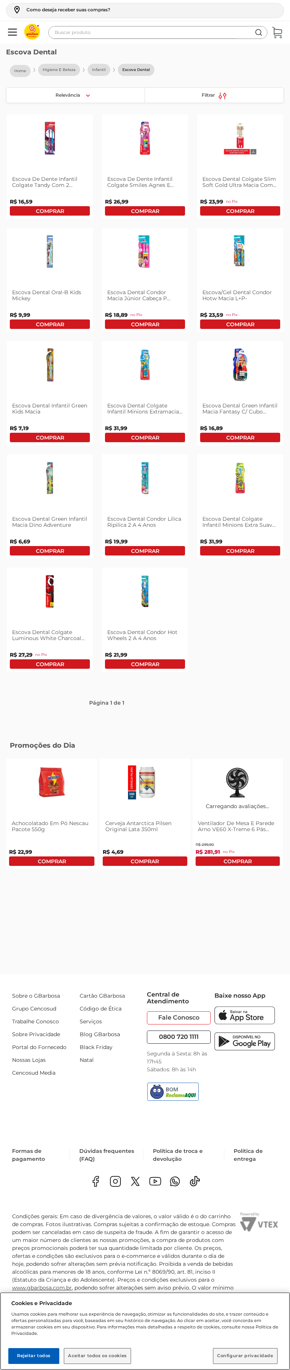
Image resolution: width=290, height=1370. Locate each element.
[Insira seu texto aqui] (175, 1182)
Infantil (99, 69)
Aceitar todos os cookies (97, 1355)
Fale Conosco (178, 1017)
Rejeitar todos (34, 1355)
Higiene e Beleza (59, 69)
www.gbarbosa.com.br (42, 1287)
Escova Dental (136, 69)
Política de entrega (248, 1155)
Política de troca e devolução (178, 1155)
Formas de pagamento (28, 1155)
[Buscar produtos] (258, 32)
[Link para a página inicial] (20, 71)
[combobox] (157, 32)
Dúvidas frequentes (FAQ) (106, 1155)
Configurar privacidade (245, 1355)
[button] (61, 9)
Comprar (50, 211)
